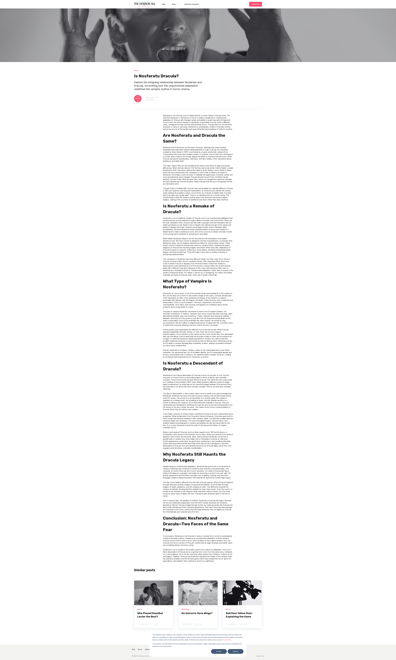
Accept (219, 651)
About (140, 649)
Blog (133, 649)
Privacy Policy (226, 640)
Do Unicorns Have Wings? (197, 613)
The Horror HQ (151, 97)
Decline (235, 651)
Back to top (260, 656)
